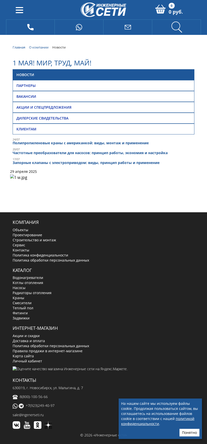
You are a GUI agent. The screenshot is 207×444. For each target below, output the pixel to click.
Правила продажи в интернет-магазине (48, 350)
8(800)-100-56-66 (34, 396)
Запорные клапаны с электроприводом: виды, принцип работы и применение (86, 162)
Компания (26, 222)
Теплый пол (23, 308)
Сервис (19, 245)
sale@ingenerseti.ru (28, 414)
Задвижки (21, 318)
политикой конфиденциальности (157, 421)
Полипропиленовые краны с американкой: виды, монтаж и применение (81, 143)
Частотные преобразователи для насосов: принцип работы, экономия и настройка (90, 152)
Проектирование (27, 234)
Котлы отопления (28, 282)
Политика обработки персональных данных (51, 260)
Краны (18, 297)
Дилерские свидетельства (42, 118)
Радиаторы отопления (32, 292)
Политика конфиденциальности (40, 255)
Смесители (22, 302)
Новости (25, 74)
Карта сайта (23, 356)
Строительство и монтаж (34, 240)
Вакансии (26, 96)
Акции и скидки (26, 335)
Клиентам (26, 129)
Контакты (21, 250)
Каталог (22, 270)
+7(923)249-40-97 (40, 405)
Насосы (19, 287)
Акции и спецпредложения (43, 107)
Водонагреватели (28, 277)
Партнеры (26, 85)
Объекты (20, 229)
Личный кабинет (27, 361)
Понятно (189, 432)
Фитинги (20, 313)
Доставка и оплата (29, 340)
